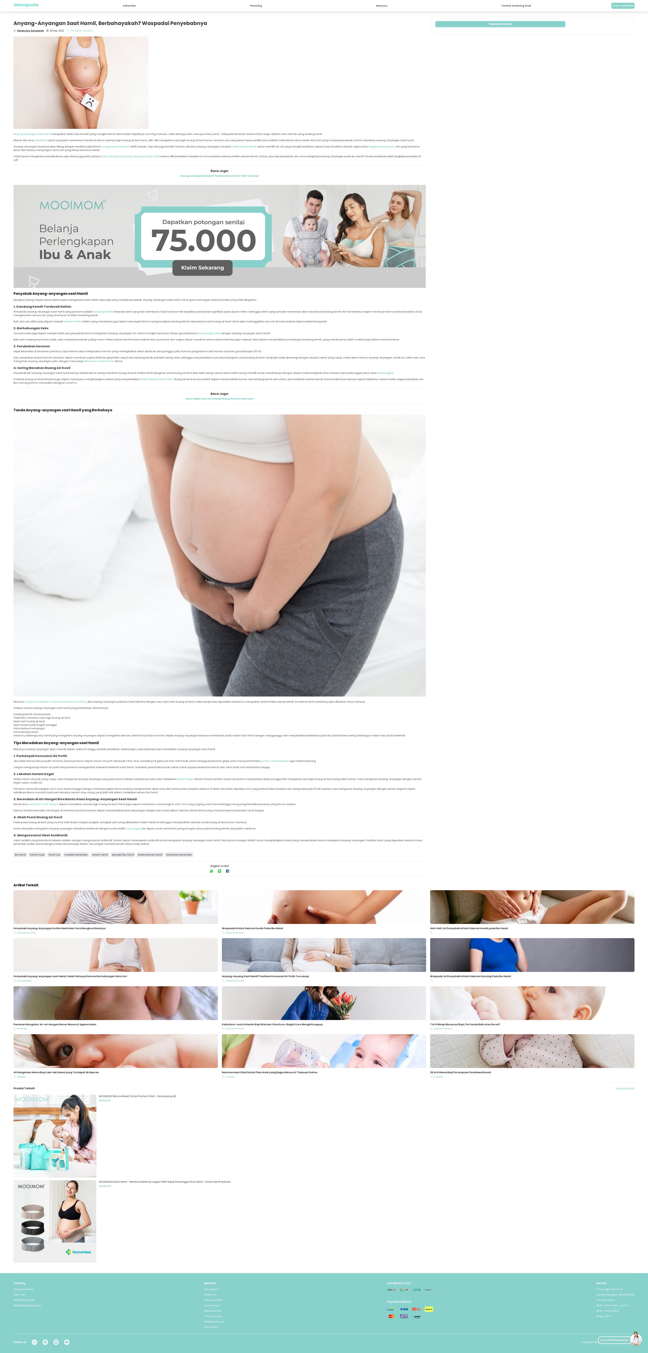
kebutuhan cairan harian (99, 361)
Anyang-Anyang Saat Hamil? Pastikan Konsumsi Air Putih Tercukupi (219, 175)
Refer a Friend (211, 1327)
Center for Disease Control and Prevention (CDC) (55, 701)
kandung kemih (102, 311)
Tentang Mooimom (23, 1289)
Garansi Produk (212, 1305)
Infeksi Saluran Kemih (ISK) (156, 379)
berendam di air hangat (43, 804)
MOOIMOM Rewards (214, 1321)
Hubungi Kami (211, 1289)
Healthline (41, 140)
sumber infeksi (72, 321)
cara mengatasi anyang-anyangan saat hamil (131, 156)
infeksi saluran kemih (244, 146)
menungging (134, 828)
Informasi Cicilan (213, 1316)
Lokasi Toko (19, 1294)
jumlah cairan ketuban (275, 761)
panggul (51, 725)
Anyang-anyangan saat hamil (32, 134)
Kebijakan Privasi (213, 1310)
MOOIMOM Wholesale (24, 1300)
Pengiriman (210, 1294)
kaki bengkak (385, 373)
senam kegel (185, 779)
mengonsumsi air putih (115, 146)
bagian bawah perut (381, 146)
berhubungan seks (209, 333)
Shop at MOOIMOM (623, 5)
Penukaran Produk (213, 1300)
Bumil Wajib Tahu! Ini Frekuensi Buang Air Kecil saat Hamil (219, 398)
